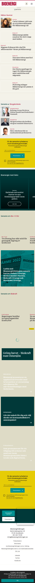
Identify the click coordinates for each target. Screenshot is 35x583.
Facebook (17, 560)
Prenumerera (8, 519)
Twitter (17, 558)
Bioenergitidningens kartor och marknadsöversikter (17, 548)
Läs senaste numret (8, 513)
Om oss (17, 551)
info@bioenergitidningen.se (17, 537)
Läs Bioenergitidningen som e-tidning (17, 546)
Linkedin (17, 555)
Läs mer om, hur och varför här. (17, 577)
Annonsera (17, 543)
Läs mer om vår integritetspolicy (15, 163)
